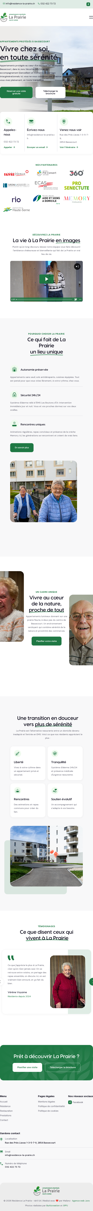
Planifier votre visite (46, 641)
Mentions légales (46, 1101)
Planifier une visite (27, 1067)
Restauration (6, 1111)
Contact (4, 1120)
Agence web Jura (80, 1200)
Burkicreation (53, 1205)
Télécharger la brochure (50, 92)
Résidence (5, 1106)
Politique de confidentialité (51, 1106)
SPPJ (65, 1205)
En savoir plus (22, 448)
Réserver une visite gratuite (16, 92)
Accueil (3, 1101)
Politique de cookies (48, 1111)
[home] (13, 17)
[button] (91, 17)
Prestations (5, 1115)
